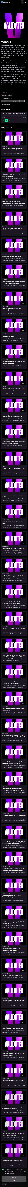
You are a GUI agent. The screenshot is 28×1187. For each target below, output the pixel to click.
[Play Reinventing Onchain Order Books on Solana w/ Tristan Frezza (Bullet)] (14, 591)
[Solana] (5, 2)
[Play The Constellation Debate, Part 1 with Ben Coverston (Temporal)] (14, 351)
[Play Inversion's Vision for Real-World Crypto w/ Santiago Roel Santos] (14, 458)
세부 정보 (4, 1184)
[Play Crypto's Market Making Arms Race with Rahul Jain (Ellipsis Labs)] (14, 298)
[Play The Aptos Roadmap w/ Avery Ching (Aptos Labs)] (14, 805)
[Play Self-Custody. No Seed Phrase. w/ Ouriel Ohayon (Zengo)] (14, 698)
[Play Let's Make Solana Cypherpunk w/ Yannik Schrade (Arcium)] (14, 912)
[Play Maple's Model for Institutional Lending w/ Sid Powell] (14, 485)
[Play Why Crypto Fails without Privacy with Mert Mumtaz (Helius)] (14, 218)
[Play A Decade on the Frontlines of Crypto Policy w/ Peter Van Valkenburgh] (14, 671)
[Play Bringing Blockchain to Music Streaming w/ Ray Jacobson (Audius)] (14, 1150)
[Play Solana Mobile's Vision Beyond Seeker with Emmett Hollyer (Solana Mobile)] (14, 271)
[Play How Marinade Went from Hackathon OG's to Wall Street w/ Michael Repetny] (14, 538)
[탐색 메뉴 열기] (25, 2)
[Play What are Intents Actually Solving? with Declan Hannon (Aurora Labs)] (14, 138)
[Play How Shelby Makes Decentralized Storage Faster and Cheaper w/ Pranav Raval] (14, 405)
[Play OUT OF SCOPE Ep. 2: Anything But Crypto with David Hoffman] (14, 165)
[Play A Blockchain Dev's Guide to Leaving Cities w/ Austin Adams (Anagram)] (14, 1097)
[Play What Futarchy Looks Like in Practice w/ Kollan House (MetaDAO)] (14, 1123)
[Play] (6, 120)
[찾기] (22, 2)
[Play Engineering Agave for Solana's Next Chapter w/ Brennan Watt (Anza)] (14, 752)
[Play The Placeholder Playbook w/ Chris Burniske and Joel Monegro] (14, 938)
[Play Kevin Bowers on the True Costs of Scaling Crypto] (14, 511)
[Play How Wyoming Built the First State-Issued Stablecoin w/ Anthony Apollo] (14, 431)
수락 (14, 1180)
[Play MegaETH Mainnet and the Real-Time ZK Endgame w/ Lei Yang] (14, 378)
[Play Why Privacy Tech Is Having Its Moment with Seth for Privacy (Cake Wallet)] (14, 245)
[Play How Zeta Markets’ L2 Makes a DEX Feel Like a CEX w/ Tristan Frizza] (14, 1043)
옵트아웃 (14, 1177)
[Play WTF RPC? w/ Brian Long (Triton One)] (14, 965)
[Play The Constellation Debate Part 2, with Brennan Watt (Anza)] (14, 325)
